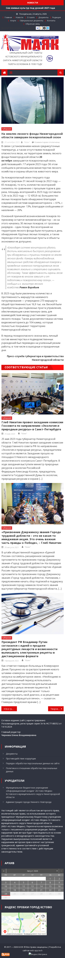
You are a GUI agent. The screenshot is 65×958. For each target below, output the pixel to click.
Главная (8, 17)
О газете (31, 17)
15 (50, 886)
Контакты (51, 20)
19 (23, 890)
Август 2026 (32, 871)
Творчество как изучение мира (57, 708)
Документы (43, 17)
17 (6, 890)
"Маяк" (27, 142)
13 (32, 886)
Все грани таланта (11, 708)
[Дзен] (44, 28)
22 (50, 890)
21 (41, 890)
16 (59, 886)
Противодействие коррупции (21, 758)
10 (6, 886)
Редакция (56, 17)
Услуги (13, 20)
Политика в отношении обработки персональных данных (31, 770)
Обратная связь (33, 24)
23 (59, 890)
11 (14, 886)
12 (23, 886)
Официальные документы (31, 20)
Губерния (6, 129)
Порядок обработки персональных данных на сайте (33, 763)
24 (6, 893)
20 (32, 890)
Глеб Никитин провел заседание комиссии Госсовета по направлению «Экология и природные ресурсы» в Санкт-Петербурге (32, 426)
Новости (19, 17)
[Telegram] (47, 28)
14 (41, 886)
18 (14, 890)
